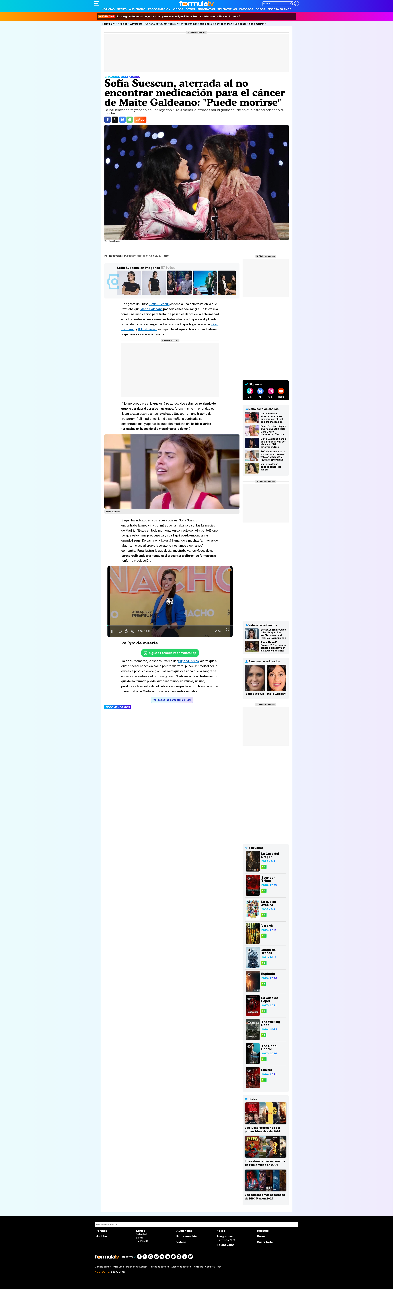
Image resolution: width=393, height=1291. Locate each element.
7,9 (263, 1035)
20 (143, 119)
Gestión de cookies (181, 1267)
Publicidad (198, 1267)
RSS (220, 1267)
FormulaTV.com (102, 1272)
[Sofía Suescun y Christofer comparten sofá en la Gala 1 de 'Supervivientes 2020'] (180, 294)
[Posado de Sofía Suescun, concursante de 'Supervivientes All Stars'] (154, 294)
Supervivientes (188, 661)
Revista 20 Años (279, 9)
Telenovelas (227, 9)
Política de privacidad (137, 1267)
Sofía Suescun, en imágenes (138, 267)
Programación (159, 9)
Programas (206, 9)
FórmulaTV (108, 23)
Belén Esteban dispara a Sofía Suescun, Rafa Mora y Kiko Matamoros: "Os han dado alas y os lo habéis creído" (273, 430)
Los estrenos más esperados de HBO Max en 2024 (265, 1196)
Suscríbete (265, 1242)
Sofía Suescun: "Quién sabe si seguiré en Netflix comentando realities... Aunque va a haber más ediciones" (273, 633)
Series (122, 9)
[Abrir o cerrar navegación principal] (96, 3)
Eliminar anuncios (197, 32)
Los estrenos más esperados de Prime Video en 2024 (265, 1163)
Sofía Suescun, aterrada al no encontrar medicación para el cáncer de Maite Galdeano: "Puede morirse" (205, 23)
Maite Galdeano (151, 309)
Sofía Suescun (159, 304)
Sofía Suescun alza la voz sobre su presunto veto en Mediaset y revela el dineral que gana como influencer (273, 455)
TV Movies (142, 1241)
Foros (260, 9)
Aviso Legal (118, 1267)
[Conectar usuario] (296, 3)
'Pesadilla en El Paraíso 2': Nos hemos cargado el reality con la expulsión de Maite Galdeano (273, 646)
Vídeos (178, 9)
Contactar (210, 1267)
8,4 (264, 935)
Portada (101, 1230)
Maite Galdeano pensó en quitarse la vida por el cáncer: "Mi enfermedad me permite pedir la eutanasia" (273, 443)
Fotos (190, 9)
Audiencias (137, 9)
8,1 (263, 983)
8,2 (264, 962)
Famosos (246, 9)
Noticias (108, 9)
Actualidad (136, 23)
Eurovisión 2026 (226, 1240)
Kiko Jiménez (147, 329)
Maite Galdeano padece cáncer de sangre (271, 467)
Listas (139, 1237)
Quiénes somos (103, 1267)
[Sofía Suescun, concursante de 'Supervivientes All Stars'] (129, 294)
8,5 (264, 1011)
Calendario (142, 1234)
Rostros (263, 1230)
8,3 (264, 866)
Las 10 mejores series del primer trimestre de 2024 (262, 1129)
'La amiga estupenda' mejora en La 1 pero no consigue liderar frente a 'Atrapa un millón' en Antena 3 (169, 16)
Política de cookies (159, 1267)
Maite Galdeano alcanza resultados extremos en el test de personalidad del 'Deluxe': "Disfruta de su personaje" (273, 417)
